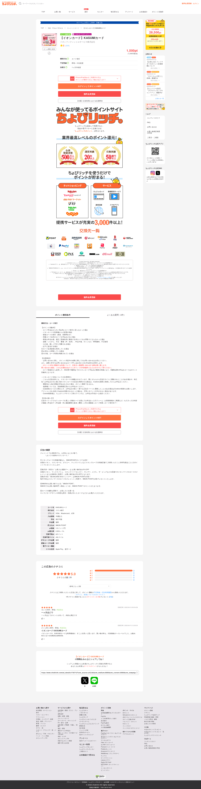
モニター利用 (84, 744)
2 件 (67, 45)
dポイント (126, 713)
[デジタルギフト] (128, 246)
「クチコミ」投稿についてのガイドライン (89, 594)
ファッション (40, 717)
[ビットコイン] (102, 238)
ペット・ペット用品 (42, 736)
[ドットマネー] (81, 254)
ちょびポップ (83, 717)
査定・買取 (61, 728)
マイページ (148, 708)
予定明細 (97, 592)
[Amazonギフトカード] (77, 238)
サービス (72, 12)
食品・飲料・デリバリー (44, 721)
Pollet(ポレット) (106, 749)
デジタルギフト (106, 740)
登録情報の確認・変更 (151, 717)
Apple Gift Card (106, 762)
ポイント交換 (106, 708)
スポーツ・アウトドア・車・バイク (46, 730)
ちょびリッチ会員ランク (152, 715)
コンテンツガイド (153, 118)
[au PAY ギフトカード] (64, 238)
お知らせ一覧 (159, 98)
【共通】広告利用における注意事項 (89, 101)
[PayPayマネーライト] (102, 246)
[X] (158, 173)
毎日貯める (115, 12)
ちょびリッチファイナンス (152, 735)
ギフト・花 (39, 728)
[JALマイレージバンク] (128, 238)
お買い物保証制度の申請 (153, 132)
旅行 (86, 12)
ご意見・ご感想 (152, 137)
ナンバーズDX (83, 730)
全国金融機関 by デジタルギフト (110, 713)
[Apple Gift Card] (51, 246)
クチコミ (147, 713)
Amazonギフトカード (108, 751)
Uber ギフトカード (107, 742)
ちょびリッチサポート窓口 (104, 277)
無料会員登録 (187, 3)
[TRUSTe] (100, 776)
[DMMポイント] (94, 254)
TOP (43, 12)
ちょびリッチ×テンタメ (86, 749)
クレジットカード (63, 718)
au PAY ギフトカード (108, 745)
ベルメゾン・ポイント (130, 721)
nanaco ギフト (105, 760)
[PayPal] (64, 246)
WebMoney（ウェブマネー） (110, 753)
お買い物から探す (42, 708)
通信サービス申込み (64, 731)
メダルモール (83, 713)
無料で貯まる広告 (63, 743)
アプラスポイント (128, 734)
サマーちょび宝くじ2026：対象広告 (89, 22)
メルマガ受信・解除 (150, 719)
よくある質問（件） (116, 315)
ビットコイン (105, 770)
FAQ (148, 122)
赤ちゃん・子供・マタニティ (45, 734)
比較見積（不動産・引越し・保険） (68, 725)
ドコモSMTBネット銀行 (108, 718)
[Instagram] (153, 173)
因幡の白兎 (82, 715)
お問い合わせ (152, 127)
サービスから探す (64, 708)
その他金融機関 (106, 727)
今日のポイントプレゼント (152, 729)
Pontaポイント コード (108, 747)
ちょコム (104, 756)
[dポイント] (89, 238)
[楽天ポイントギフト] (115, 246)
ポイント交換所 (157, 12)
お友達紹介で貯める (87, 755)
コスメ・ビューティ (42, 715)
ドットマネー (127, 726)
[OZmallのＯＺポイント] (107, 254)
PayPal (103, 716)
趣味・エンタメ (41, 726)
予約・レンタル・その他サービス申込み (68, 733)
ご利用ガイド (83, 751)
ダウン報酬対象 (66, 34)
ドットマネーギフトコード (131, 728)
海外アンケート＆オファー (87, 741)
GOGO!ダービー (84, 732)
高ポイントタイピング (86, 735)
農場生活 (82, 726)
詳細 (111, 597)
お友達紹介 (143, 12)
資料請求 (60, 714)
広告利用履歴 (106, 592)
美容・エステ (62, 736)
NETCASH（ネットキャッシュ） (110, 765)
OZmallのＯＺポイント (130, 715)
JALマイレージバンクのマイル (132, 717)
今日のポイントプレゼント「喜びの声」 (154, 732)
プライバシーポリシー (74, 782)
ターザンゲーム (84, 721)
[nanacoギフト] (77, 246)
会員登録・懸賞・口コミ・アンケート (68, 711)
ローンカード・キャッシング (67, 720)
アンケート (129, 12)
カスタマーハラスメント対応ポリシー (122, 782)
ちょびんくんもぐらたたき (87, 719)
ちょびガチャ (83, 710)
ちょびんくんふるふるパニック (89, 724)
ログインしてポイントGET (89, 86)
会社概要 (106, 782)
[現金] (120, 254)
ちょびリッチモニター (86, 747)
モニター (100, 12)
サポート (147, 739)
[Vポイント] (51, 238)
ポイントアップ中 (41, 738)
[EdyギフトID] (115, 238)
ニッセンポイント (106, 768)
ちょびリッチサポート (95, 782)
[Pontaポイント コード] (89, 246)
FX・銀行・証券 (63, 723)
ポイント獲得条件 (63, 315)
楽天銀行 (104, 721)
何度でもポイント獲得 (65, 741)
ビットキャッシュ (106, 758)
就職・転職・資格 (63, 716)
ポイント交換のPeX (129, 719)
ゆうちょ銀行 (105, 725)
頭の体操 (82, 728)
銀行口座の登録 (149, 721)
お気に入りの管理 (150, 724)
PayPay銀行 (105, 723)
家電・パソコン (41, 723)
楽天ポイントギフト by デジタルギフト (110, 737)
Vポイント (126, 724)
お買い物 (57, 12)
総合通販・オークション (44, 710)
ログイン (196, 3)
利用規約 (84, 782)
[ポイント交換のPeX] (69, 254)
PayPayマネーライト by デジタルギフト (111, 733)
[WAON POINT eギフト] (56, 254)
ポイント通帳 (148, 710)
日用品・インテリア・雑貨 (44, 719)
